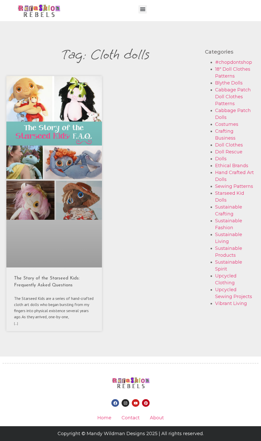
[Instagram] (125, 403)
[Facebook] (115, 403)
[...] (16, 323)
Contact (131, 418)
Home (104, 418)
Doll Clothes (229, 145)
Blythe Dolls (229, 83)
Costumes (226, 124)
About (157, 418)
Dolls (221, 159)
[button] (142, 9)
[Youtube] (135, 403)
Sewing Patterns (234, 186)
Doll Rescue (228, 152)
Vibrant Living (231, 303)
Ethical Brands (231, 165)
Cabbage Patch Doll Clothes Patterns (233, 96)
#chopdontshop (233, 62)
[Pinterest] (146, 403)
